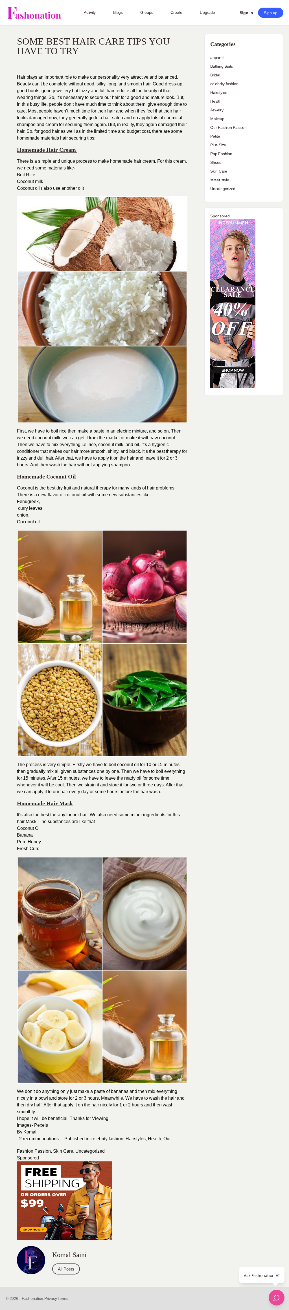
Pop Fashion (221, 153)
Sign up (270, 12)
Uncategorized (90, 1151)
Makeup (217, 118)
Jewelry (217, 110)
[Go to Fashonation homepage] (34, 13)
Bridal (215, 75)
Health (154, 1138)
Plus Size (218, 145)
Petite (215, 136)
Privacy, (51, 1298)
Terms (63, 1298)
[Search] (225, 12)
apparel (217, 57)
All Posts (66, 1269)
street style (219, 180)
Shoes (215, 162)
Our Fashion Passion (228, 127)
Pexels (41, 1125)
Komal (29, 1132)
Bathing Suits (221, 66)
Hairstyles (136, 1138)
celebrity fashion (107, 1138)
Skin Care (63, 1151)
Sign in (246, 12)
